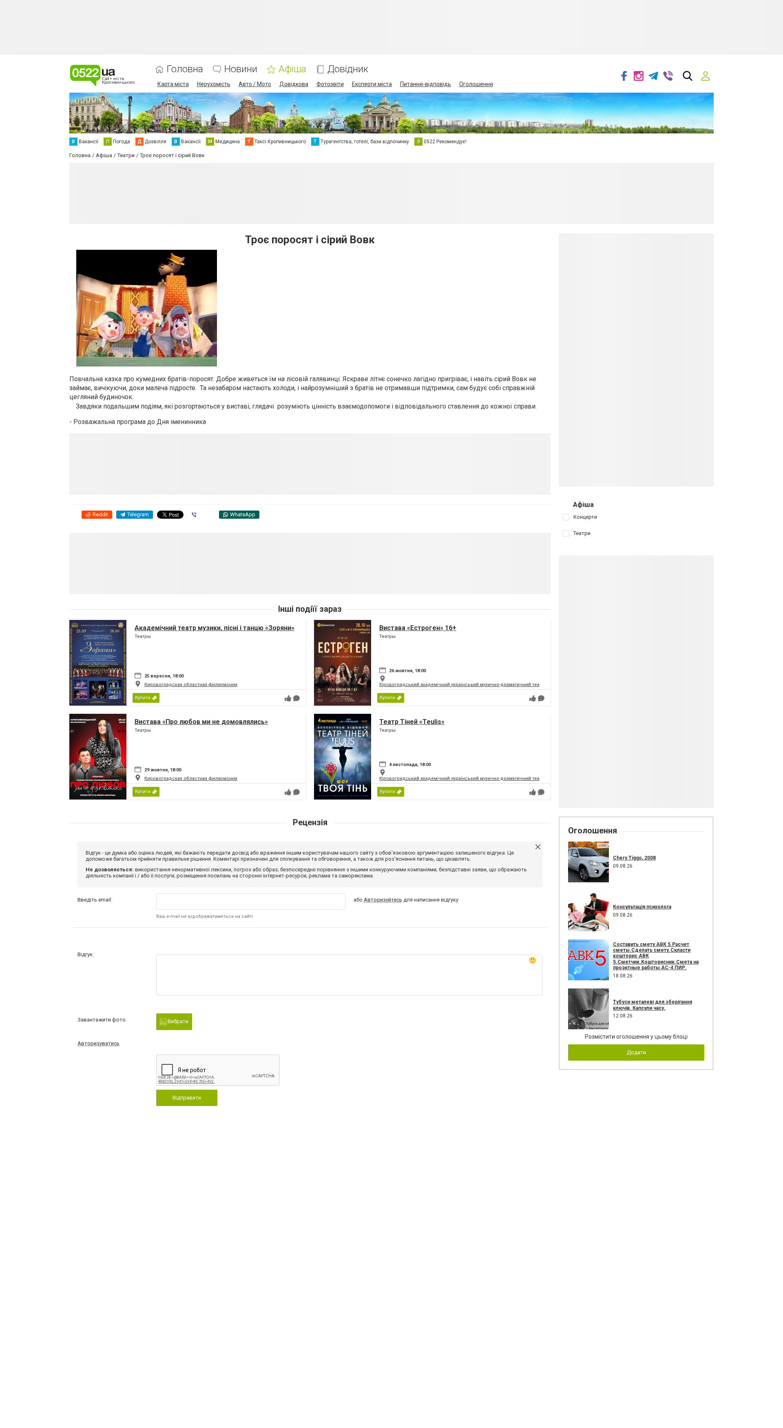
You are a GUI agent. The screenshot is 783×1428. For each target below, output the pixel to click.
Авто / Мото (255, 84)
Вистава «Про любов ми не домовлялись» (201, 722)
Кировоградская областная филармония (190, 684)
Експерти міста (372, 84)
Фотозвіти (330, 84)
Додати (636, 1052)
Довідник (347, 69)
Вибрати (177, 1021)
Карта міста (173, 84)
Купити (142, 697)
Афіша (292, 69)
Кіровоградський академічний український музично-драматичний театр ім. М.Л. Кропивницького (490, 684)
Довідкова (293, 84)
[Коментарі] (296, 698)
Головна (185, 69)
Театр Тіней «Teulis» (412, 722)
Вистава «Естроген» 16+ (417, 628)
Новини (240, 69)
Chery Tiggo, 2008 (634, 858)
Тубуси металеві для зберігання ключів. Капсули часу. (652, 1004)
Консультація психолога (642, 907)
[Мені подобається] (288, 698)
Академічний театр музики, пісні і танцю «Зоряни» (214, 628)
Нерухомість (213, 84)
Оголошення (476, 84)
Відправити (187, 1098)
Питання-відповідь (425, 84)
